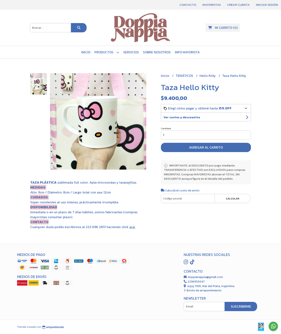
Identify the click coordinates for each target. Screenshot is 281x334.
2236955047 (196, 281)
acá (132, 226)
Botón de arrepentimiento (204, 290)
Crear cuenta (238, 4)
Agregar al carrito (206, 147)
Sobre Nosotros (157, 52)
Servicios (131, 52)
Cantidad (166, 128)
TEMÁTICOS (185, 75)
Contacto (188, 4)
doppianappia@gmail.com (205, 277)
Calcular (232, 198)
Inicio (85, 52)
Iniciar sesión (267, 4)
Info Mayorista (187, 52)
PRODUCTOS (104, 52)
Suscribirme (241, 306)
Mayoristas (211, 4)
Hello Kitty (208, 75)
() (226, 27)
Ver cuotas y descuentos (182, 117)
